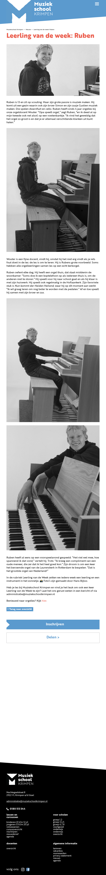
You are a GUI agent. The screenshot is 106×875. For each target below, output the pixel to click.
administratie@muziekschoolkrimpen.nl (26, 801)
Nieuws (56, 858)
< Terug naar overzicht (19, 609)
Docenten (11, 844)
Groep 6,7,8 (58, 824)
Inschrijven (55, 624)
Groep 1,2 (57, 820)
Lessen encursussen (12, 816)
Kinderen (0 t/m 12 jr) (17, 822)
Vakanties (58, 851)
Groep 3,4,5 (58, 822)
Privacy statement (62, 856)
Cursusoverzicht (14, 829)
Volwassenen (12, 827)
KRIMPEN (43, 9)
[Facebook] (28, 869)
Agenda (10, 837)
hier (44, 601)
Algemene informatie (65, 844)
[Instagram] (23, 869)
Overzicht (11, 849)
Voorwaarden (59, 853)
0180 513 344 (17, 809)
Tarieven (57, 849)
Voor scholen (60, 815)
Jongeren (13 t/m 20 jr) (17, 825)
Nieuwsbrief (12, 834)
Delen (51, 637)
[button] (97, 3)
